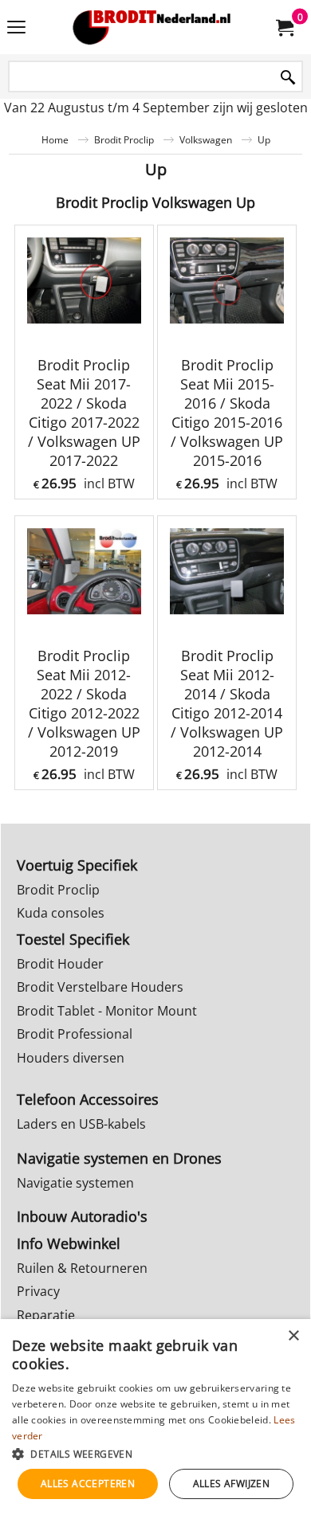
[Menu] (16, 28)
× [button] (293, 1336)
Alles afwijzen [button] (231, 1483)
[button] (155, 1453)
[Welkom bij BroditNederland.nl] (152, 27)
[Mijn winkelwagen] (284, 27)
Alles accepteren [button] (88, 1483)
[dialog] (155, 1417)
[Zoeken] (288, 77)
